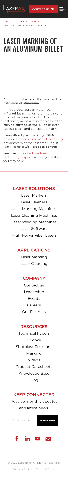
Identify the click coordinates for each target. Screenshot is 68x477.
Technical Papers (34, 333)
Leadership (34, 292)
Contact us (34, 285)
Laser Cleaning (34, 263)
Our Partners (34, 312)
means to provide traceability (40, 139)
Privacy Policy (22, 469)
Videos (36, 21)
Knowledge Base (34, 373)
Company (34, 278)
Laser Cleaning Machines (34, 215)
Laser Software (34, 228)
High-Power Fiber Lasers (34, 235)
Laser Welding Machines (34, 222)
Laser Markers (34, 195)
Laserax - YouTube (37, 438)
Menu (62, 9)
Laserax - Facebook (16, 438)
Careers (34, 305)
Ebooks (34, 340)
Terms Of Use (45, 469)
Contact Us (41, 9)
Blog (34, 380)
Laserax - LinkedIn (27, 438)
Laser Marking (34, 257)
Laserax (14, 9)
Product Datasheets (34, 366)
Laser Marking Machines (34, 208)
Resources (21, 21)
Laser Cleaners (34, 202)
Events (34, 298)
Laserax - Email (48, 438)
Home (6, 21)
